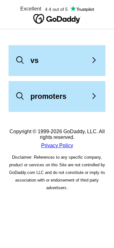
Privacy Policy (57, 145)
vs (34, 60)
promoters (48, 96)
